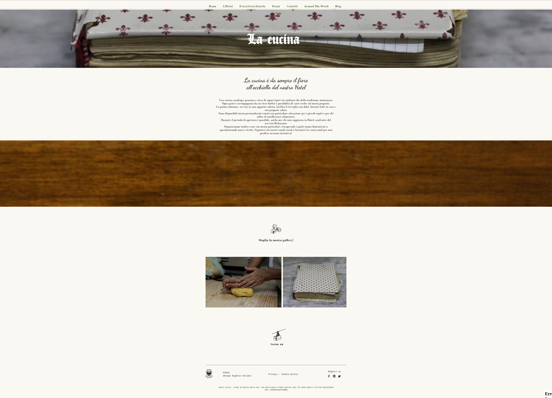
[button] (228, 6)
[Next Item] (341, 282)
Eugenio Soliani (241, 376)
